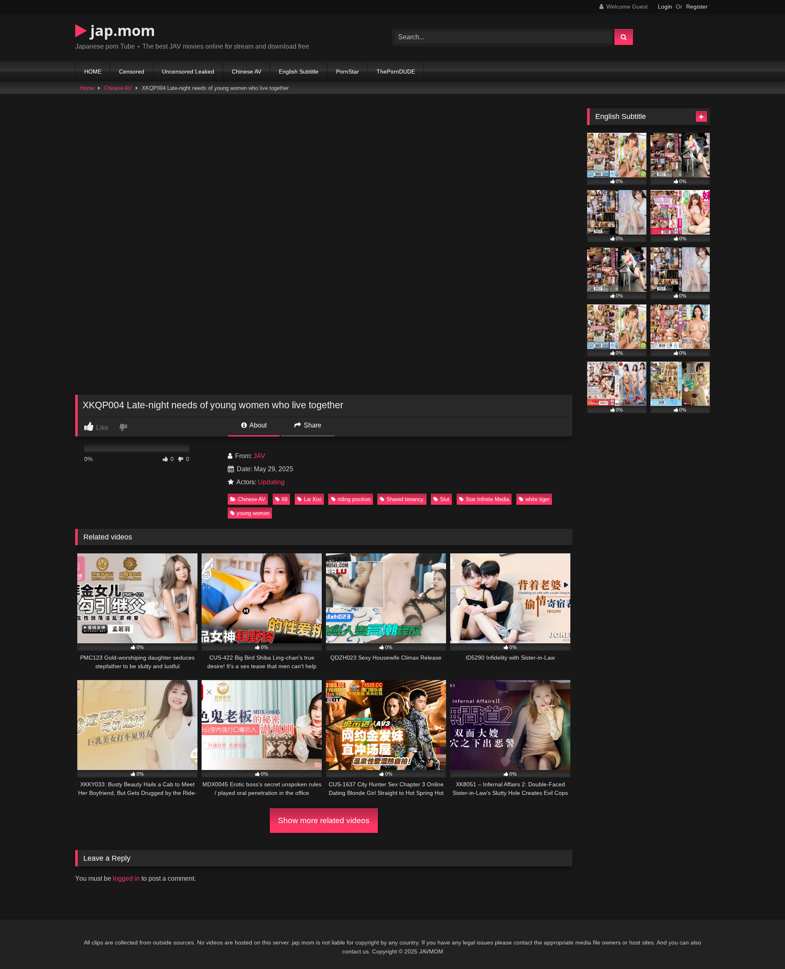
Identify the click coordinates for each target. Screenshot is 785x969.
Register (697, 6)
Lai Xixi (312, 499)
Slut (444, 499)
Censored (131, 71)
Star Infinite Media (487, 499)
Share (311, 425)
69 (284, 499)
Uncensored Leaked (188, 71)
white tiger (537, 499)
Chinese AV (246, 71)
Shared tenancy (405, 499)
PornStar (347, 71)
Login (665, 6)
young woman (253, 513)
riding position (354, 499)
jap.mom (121, 30)
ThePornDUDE (396, 71)
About (257, 425)
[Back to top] (760, 945)
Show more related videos (324, 820)
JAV (259, 455)
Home (87, 88)
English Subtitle (298, 71)
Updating (271, 482)
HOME (92, 71)
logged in (126, 878)
